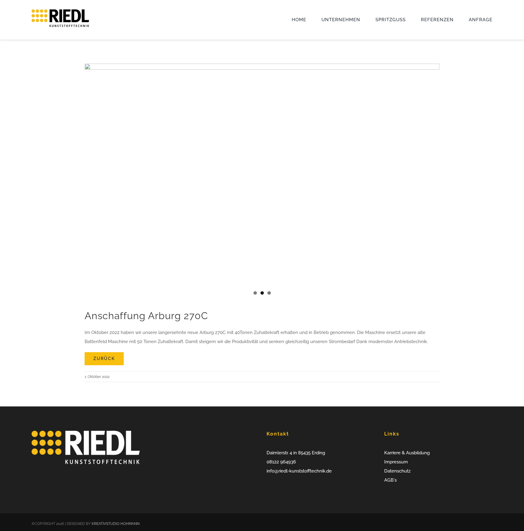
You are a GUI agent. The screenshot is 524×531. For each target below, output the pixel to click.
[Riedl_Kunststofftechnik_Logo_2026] (60, 11)
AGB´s (390, 480)
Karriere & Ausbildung (407, 453)
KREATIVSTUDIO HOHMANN (115, 524)
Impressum (396, 462)
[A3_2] (262, 182)
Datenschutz (397, 471)
